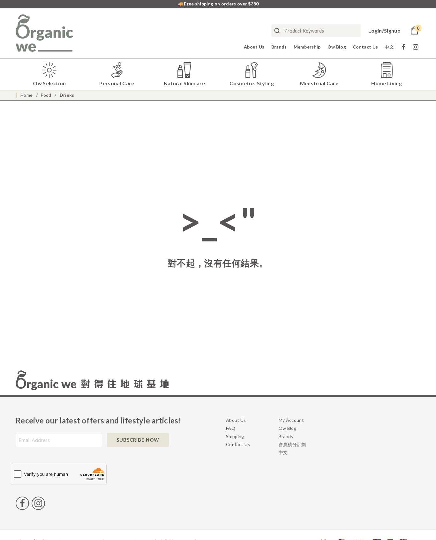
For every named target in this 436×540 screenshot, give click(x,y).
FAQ (230, 428)
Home (26, 95)
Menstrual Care (319, 83)
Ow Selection (49, 83)
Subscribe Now (138, 440)
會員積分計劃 (292, 444)
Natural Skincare (184, 83)
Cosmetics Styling (251, 83)
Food (46, 95)
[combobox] (316, 30)
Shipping (235, 436)
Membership (307, 46)
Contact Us (365, 46)
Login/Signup (384, 30)
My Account (291, 420)
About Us (254, 46)
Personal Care (116, 83)
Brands (279, 46)
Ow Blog (336, 46)
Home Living (386, 83)
